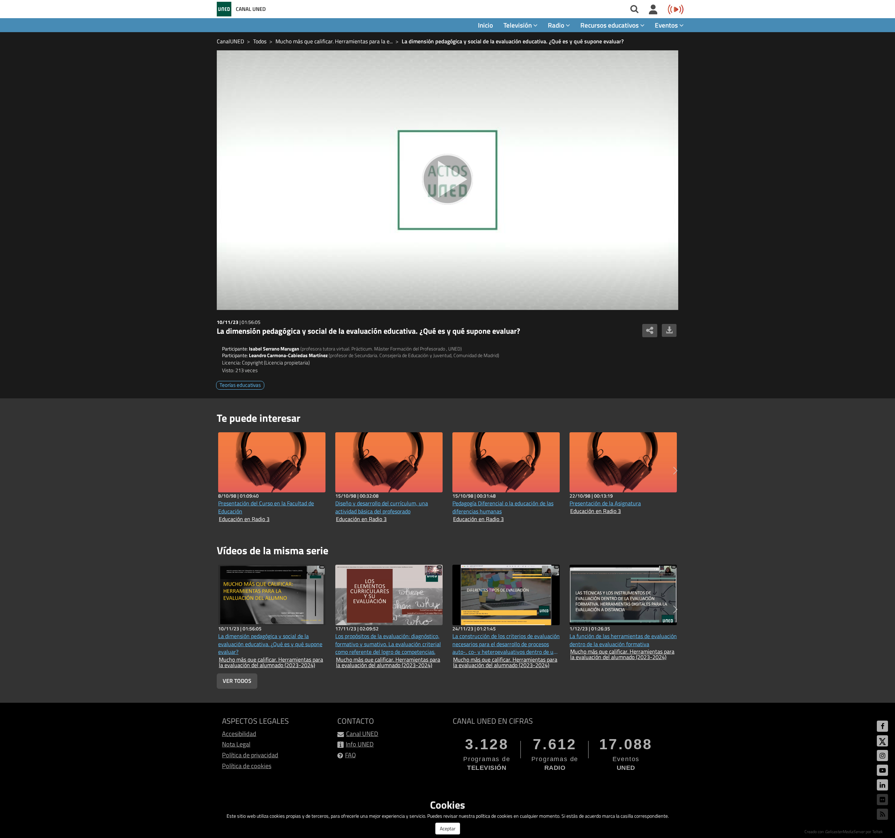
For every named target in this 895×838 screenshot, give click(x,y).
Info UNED (360, 744)
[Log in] (653, 10)
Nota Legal (236, 744)
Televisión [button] (518, 25)
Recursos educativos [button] (610, 25)
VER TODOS (237, 681)
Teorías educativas (240, 385)
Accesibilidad (239, 733)
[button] (675, 470)
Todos (259, 41)
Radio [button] (557, 25)
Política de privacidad (250, 755)
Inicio (485, 25)
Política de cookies (246, 766)
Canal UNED (362, 733)
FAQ (350, 755)
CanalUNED (230, 41)
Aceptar (448, 828)
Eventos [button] (667, 25)
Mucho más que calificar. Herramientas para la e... (334, 41)
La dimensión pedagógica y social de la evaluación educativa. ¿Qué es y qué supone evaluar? (513, 41)
